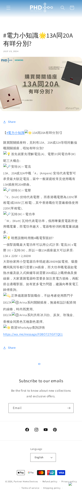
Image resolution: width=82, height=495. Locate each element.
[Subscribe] (68, 408)
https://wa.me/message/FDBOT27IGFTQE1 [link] (33, 334)
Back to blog (41, 364)
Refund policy (49, 481)
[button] (8, 7)
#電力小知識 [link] (16, 133)
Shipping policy (52, 487)
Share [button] (12, 122)
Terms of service (30, 487)
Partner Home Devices (26, 481)
